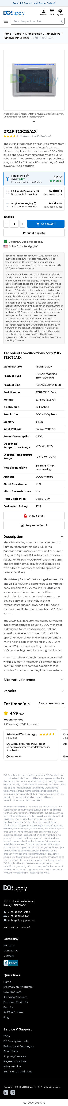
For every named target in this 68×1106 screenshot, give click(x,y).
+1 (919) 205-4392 (19, 912)
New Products (12, 992)
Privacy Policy (12, 1066)
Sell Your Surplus (13, 1012)
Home (7, 33)
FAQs (6, 1036)
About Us (9, 945)
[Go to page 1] (34, 121)
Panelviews (53, 33)
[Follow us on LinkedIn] (5, 1092)
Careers (8, 955)
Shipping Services (14, 1056)
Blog (6, 1017)
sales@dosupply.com (21, 920)
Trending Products (15, 997)
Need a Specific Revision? (37, 136)
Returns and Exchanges (18, 1046)
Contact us (9, 116)
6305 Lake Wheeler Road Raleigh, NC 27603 (19, 903)
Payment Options (14, 1061)
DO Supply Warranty (16, 1041)
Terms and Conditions (17, 1071)
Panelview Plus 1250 (16, 38)
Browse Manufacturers (18, 987)
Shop (18, 33)
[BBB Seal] (34, 963)
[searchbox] (38, 21)
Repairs (8, 1007)
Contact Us (10, 950)
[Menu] (6, 21)
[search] (61, 21)
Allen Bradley (33, 33)
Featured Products (15, 1002)
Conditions (10, 1051)
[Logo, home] (15, 12)
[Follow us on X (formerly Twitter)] (12, 1092)
